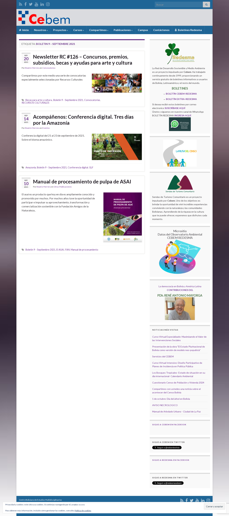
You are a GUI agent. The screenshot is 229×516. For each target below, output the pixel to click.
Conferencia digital (78, 167)
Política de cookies (83, 510)
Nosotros (40, 29)
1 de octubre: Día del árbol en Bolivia (171, 398)
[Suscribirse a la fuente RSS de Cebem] (20, 3)
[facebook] (25, 3)
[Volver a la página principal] (114, 17)
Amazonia (30, 167)
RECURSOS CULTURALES (35, 102)
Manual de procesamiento (84, 249)
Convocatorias (48, 68)
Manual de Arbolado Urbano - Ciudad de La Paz (176, 411)
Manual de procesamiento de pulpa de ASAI (82, 181)
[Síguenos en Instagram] (48, 3)
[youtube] (36, 3)
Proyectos (60, 29)
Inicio (25, 29)
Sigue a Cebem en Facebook (169, 424)
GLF (91, 167)
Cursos (78, 29)
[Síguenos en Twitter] (31, 3)
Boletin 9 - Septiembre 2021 (68, 100)
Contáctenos (161, 29)
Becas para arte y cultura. (38, 100)
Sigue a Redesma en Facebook (170, 460)
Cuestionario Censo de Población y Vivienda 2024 (178, 382)
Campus (143, 29)
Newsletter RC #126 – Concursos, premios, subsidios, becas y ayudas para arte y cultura (82, 60)
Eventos (46, 128)
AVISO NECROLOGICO (165, 405)
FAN (67, 249)
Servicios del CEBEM (163, 356)
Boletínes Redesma (189, 29)
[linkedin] (42, 3)
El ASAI (60, 249)
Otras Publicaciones (63, 186)
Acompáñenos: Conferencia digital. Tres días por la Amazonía (83, 120)
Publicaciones (122, 29)
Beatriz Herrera (32, 68)
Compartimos (98, 29)
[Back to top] (221, 496)
